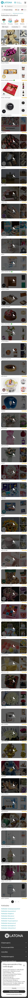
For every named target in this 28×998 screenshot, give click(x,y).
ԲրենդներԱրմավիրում (8, 925)
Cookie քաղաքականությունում (11, 984)
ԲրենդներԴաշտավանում (9, 921)
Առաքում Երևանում (6, 13)
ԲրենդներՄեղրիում (7, 913)
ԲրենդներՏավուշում (7, 918)
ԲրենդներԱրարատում (8, 923)
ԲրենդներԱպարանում (8, 911)
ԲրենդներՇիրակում (7, 916)
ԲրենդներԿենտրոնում (8, 928)
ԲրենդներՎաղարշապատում (10, 909)
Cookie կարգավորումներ (14, 994)
